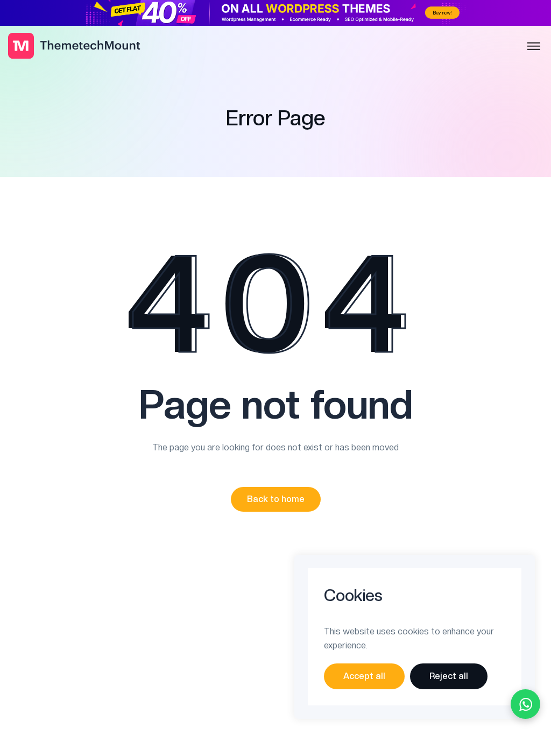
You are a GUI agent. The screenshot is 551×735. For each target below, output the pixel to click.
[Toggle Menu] (533, 46)
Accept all (364, 676)
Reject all (448, 676)
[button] (276, 499)
